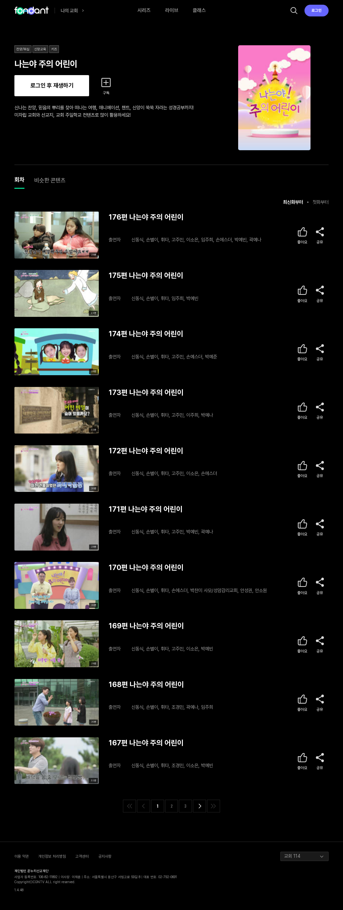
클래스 (199, 10)
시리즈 (143, 10)
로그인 (317, 10)
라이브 (171, 10)
